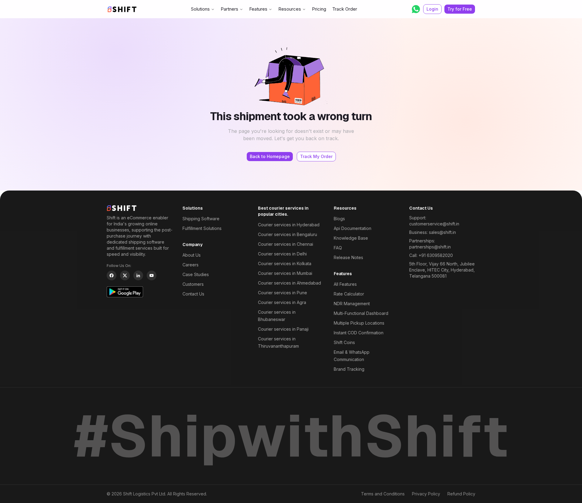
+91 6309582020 (436, 255)
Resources (289, 9)
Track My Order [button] (316, 156)
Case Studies (195, 274)
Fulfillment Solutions (202, 228)
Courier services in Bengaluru (287, 234)
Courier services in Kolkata (284, 263)
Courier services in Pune (282, 292)
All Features (345, 284)
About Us (191, 255)
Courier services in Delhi (282, 253)
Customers (193, 284)
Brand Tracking (349, 369)
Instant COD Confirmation (358, 332)
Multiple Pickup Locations (359, 323)
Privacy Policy (426, 493)
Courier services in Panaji (283, 329)
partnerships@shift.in (430, 246)
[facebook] (111, 275)
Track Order (344, 9)
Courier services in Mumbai (285, 273)
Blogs (339, 218)
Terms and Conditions (383, 493)
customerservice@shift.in (434, 223)
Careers (190, 264)
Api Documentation (352, 228)
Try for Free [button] (459, 9)
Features (258, 9)
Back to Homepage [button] (270, 156)
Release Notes (348, 257)
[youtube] (151, 275)
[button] (416, 9)
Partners (229, 9)
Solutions (200, 9)
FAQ (338, 247)
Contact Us (193, 293)
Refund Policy (461, 493)
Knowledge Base (351, 238)
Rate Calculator (349, 293)
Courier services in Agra (282, 302)
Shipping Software (200, 218)
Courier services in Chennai (285, 244)
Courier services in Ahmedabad (289, 282)
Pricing (319, 9)
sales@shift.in (442, 232)
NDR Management (352, 303)
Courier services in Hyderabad (288, 224)
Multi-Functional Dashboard (361, 313)
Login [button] (432, 9)
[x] (125, 275)
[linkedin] (138, 275)
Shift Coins (344, 342)
